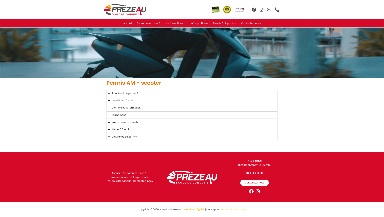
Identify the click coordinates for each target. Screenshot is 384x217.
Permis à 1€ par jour (224, 23)
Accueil (127, 23)
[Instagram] (261, 9)
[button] (184, 23)
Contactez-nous (251, 23)
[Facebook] (254, 9)
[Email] (269, 9)
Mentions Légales (194, 209)
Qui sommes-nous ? (148, 23)
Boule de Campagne (234, 209)
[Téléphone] (277, 9)
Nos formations (174, 23)
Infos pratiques (199, 23)
